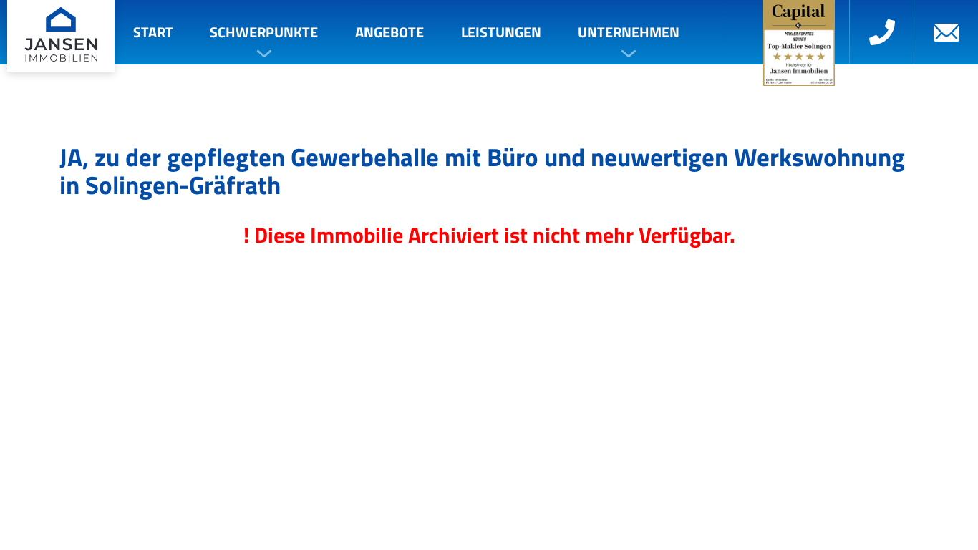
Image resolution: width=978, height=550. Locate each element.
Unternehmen (628, 32)
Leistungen (501, 32)
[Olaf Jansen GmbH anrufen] (881, 32)
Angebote (389, 32)
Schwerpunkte (264, 32)
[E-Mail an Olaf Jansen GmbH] (946, 32)
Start (153, 32)
